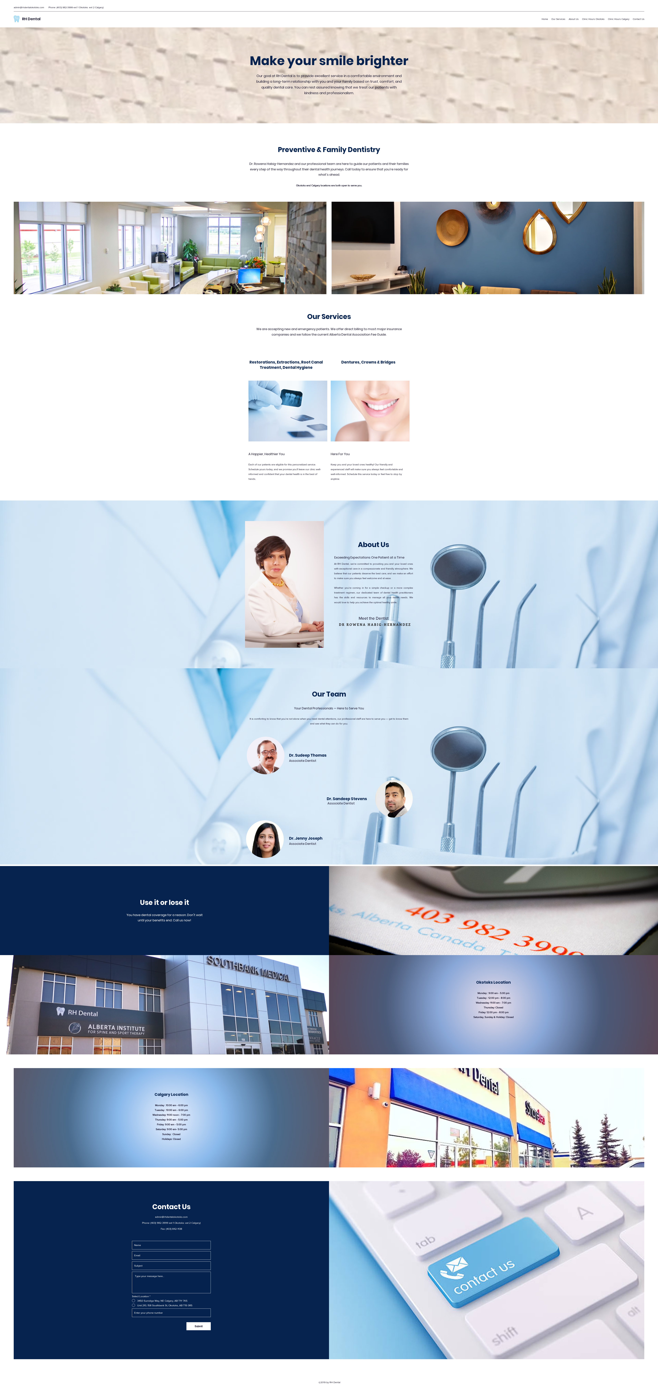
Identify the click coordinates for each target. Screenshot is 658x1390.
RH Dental (31, 19)
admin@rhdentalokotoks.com (29, 7)
